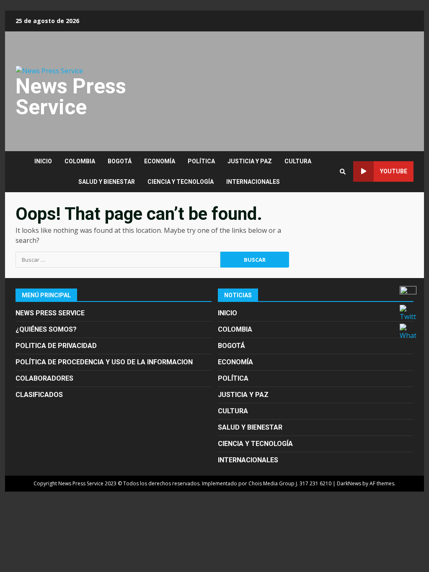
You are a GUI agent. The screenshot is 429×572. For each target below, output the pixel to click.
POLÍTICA (201, 161)
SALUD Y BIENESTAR (106, 181)
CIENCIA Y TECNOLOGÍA (180, 181)
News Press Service (71, 96)
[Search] (343, 172)
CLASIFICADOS (39, 395)
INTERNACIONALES (253, 181)
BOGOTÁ (120, 161)
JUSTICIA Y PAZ (249, 161)
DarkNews (349, 483)
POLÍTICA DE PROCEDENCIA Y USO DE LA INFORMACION (104, 362)
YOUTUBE (393, 171)
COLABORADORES (44, 378)
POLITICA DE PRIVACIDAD (56, 346)
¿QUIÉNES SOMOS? (46, 329)
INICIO (43, 161)
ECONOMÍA (159, 161)
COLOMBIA (80, 161)
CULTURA (297, 161)
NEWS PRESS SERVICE (50, 313)
